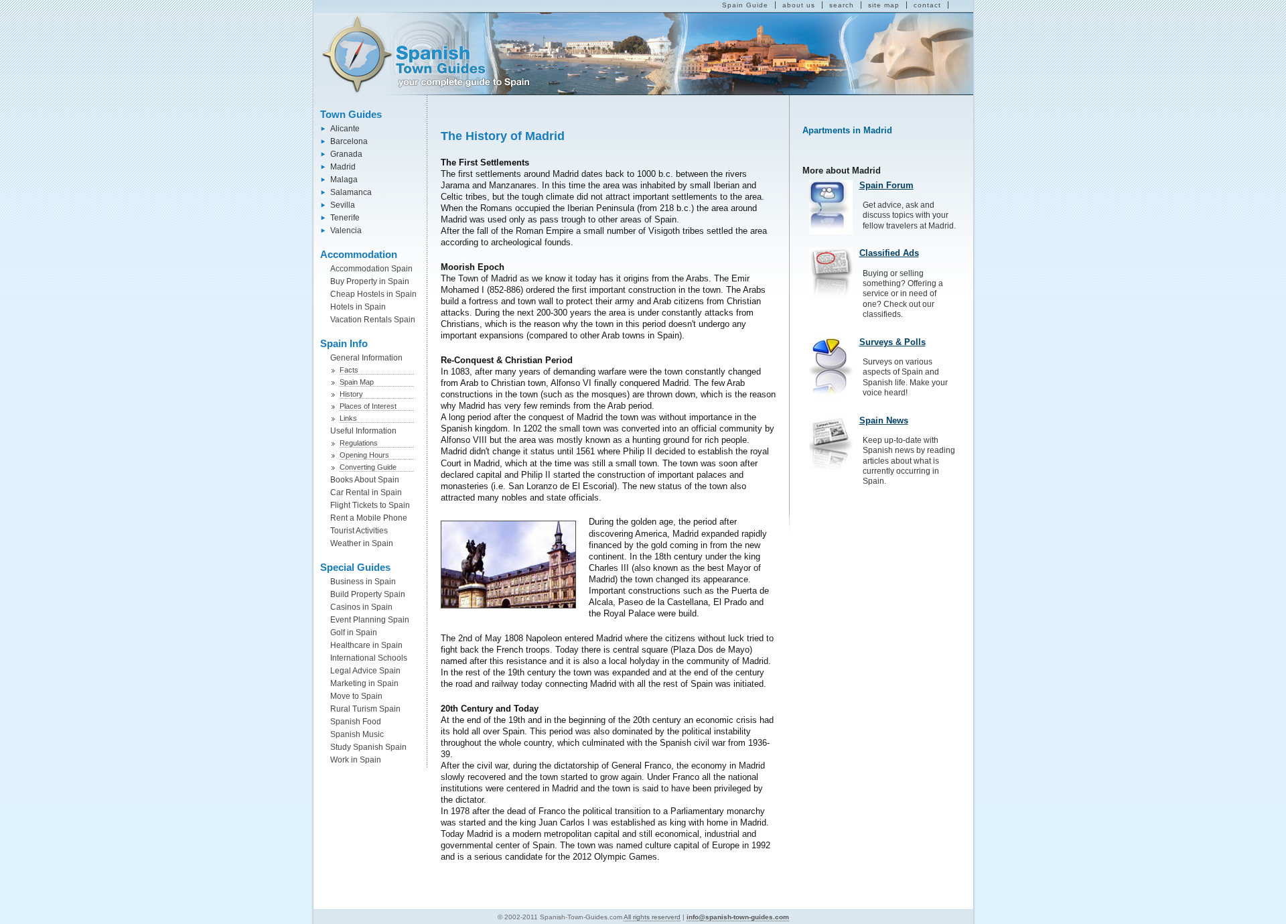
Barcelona (349, 141)
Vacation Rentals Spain (372, 319)
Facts (349, 370)
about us (798, 5)
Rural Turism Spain (365, 709)
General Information (366, 357)
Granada (346, 154)
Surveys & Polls (892, 342)
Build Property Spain (367, 594)
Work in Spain (355, 760)
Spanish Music (357, 734)
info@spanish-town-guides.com (738, 917)
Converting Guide (368, 467)
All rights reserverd (652, 917)
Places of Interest (368, 406)
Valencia (346, 230)
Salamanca (351, 192)
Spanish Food (355, 721)
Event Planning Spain (369, 619)
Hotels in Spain (358, 307)
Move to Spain (356, 696)
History (351, 394)
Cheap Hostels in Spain (373, 294)
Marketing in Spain (364, 683)
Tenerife (345, 217)
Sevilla (342, 205)
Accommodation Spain (371, 268)
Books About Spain (364, 479)
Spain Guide (745, 5)
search (841, 5)
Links (348, 418)
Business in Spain (363, 581)
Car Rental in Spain (366, 492)
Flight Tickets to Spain (370, 505)
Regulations (359, 443)
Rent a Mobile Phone (368, 518)
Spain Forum (886, 185)
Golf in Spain (353, 632)
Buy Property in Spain (369, 281)
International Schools (368, 658)
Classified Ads (889, 253)
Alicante (345, 128)
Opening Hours (364, 455)
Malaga (344, 179)
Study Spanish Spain (368, 747)
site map (884, 5)
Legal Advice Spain (365, 670)
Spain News (883, 420)
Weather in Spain (361, 543)
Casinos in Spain (361, 607)
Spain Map (357, 382)
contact (927, 5)
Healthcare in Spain (366, 645)
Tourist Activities (359, 530)
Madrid (343, 167)
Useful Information (363, 431)
